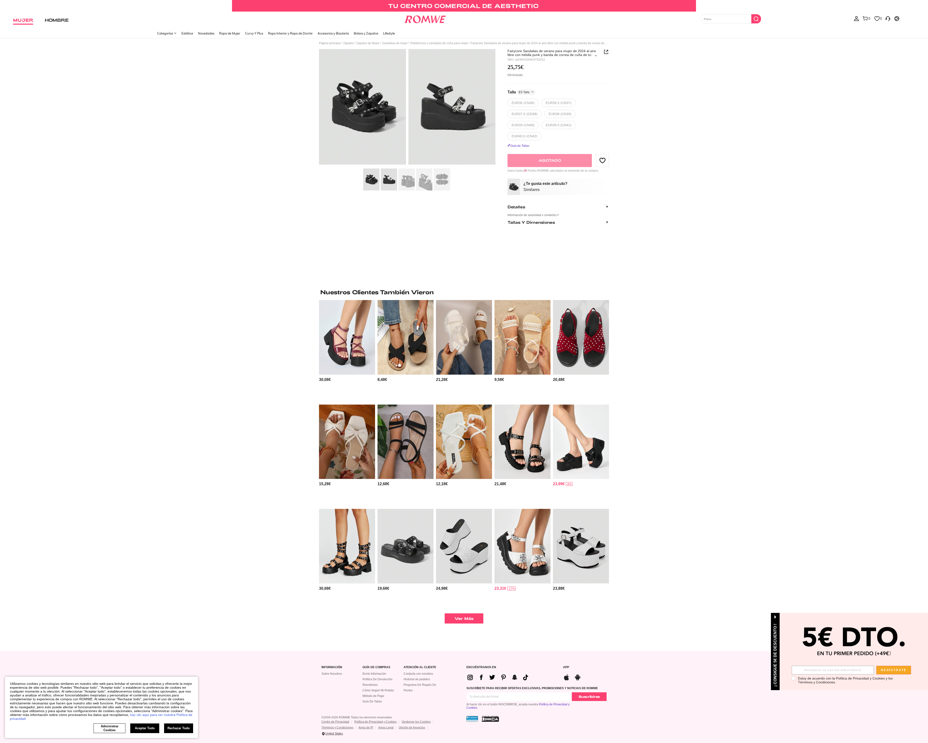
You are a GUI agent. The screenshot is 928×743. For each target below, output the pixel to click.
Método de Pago (373, 696)
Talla (518, 92)
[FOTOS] (407, 107)
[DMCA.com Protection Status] (490, 719)
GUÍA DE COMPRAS (376, 667)
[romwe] (425, 18)
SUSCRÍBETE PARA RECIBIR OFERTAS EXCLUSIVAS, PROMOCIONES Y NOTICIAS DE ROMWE (532, 688)
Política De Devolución (377, 679)
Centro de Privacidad (335, 721)
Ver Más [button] (464, 618)
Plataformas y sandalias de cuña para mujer (439, 43)
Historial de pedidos (417, 679)
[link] (464, 6)
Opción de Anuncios (412, 727)
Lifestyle (389, 33)
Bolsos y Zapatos (366, 33)
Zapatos (348, 43)
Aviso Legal (386, 727)
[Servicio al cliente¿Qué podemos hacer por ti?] (888, 18)
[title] (464, 292)
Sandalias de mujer (395, 43)
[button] (602, 160)
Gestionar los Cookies (416, 721)
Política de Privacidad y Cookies (375, 721)
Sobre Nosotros (331, 673)
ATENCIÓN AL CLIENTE (420, 667)
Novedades (206, 33)
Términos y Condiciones (337, 727)
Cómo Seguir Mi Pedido (378, 690)
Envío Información (374, 673)
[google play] (577, 677)
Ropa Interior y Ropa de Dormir (290, 33)
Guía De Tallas (372, 701)
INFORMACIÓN (331, 667)
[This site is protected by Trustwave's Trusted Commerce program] (472, 719)
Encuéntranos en (481, 667)
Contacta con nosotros (418, 673)
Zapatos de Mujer (367, 43)
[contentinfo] (325, 379)
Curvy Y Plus (254, 33)
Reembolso (370, 685)
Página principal (330, 43)
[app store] (566, 677)
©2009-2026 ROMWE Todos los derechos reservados (356, 717)
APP (566, 667)
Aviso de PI (365, 727)
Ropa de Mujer (229, 33)
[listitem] (347, 350)
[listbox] (856, 18)
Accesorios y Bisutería (333, 33)
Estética (187, 33)
